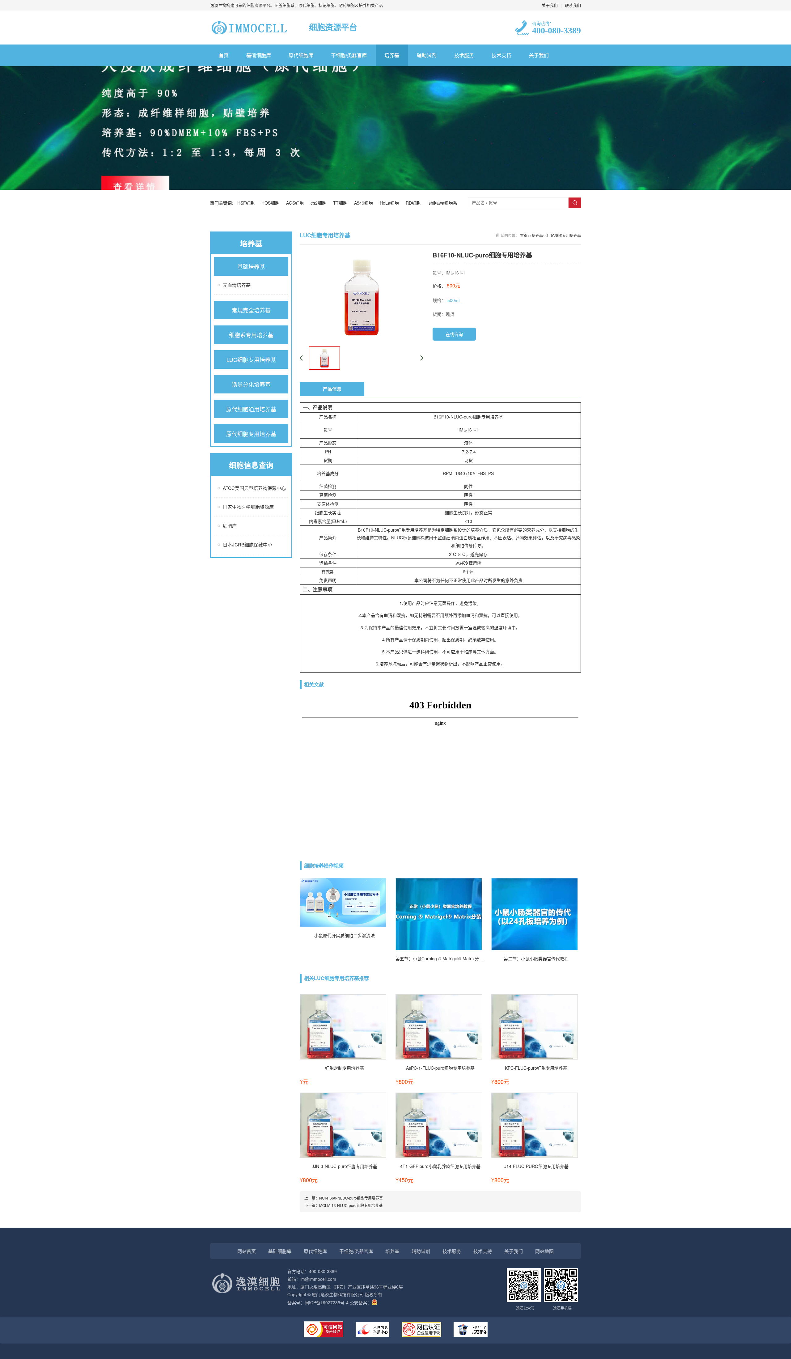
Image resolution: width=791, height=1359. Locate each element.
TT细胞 (341, 203)
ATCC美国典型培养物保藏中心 (254, 488)
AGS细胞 (296, 203)
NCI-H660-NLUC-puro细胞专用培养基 (351, 1197)
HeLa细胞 (390, 203)
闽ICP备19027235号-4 (327, 1302)
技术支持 (501, 55)
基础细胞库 (258, 55)
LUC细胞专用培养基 (251, 359)
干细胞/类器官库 (349, 55)
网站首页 (246, 1251)
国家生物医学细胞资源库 (248, 506)
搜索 (575, 202)
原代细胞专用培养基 (251, 434)
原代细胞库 (301, 55)
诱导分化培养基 (251, 384)
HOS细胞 (271, 203)
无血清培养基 (237, 285)
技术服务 (464, 55)
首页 (224, 55)
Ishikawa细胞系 (442, 203)
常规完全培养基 (251, 310)
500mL (454, 300)
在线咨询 (454, 334)
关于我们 (550, 5)
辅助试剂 (427, 55)
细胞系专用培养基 (251, 335)
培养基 (391, 55)
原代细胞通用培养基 (251, 409)
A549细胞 (364, 203)
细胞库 (230, 525)
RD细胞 (414, 203)
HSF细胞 (247, 203)
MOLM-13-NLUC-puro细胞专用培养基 (351, 1205)
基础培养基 (251, 266)
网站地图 (544, 1251)
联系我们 (573, 5)
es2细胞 (320, 203)
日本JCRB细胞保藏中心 (247, 544)
